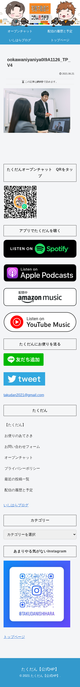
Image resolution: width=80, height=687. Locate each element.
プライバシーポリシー (22, 468)
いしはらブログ (16, 505)
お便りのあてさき (18, 436)
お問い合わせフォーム (22, 447)
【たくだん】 (15, 425)
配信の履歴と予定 (18, 490)
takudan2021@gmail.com (24, 395)
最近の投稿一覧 (16, 479)
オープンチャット (18, 457)
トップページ (14, 637)
